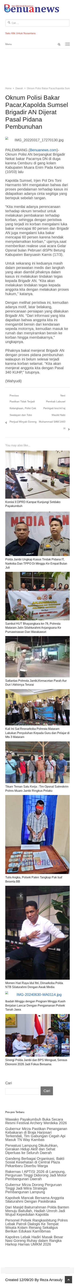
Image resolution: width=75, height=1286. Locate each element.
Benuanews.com (43, 150)
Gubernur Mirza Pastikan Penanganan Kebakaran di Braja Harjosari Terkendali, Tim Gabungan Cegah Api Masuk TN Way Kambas (36, 1134)
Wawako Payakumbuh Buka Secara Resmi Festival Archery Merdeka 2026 (36, 1121)
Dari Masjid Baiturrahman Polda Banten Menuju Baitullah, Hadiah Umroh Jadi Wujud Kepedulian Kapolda (37, 1210)
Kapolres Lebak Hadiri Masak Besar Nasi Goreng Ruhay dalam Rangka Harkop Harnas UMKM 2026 (34, 1240)
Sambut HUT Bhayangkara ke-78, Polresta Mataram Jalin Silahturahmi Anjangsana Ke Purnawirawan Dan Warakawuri (33, 627)
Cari (8, 1083)
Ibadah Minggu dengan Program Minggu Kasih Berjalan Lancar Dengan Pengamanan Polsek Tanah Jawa (35, 1005)
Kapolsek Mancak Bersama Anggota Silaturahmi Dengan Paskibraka (34, 1199)
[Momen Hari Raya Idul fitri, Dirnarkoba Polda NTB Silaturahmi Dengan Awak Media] (37, 932)
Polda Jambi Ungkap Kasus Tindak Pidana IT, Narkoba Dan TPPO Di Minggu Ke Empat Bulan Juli (36, 563)
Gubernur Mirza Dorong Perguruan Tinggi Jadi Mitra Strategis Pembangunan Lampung (33, 1188)
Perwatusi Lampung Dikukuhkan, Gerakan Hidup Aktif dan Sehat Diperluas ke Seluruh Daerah (31, 1149)
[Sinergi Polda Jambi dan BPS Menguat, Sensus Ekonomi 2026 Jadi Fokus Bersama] (37, 1035)
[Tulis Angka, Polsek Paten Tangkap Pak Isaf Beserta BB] (37, 834)
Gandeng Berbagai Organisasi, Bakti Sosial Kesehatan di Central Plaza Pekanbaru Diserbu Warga (34, 1162)
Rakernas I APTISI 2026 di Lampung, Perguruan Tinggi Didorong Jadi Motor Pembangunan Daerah (36, 1175)
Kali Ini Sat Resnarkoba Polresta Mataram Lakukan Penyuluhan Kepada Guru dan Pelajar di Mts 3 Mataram (37, 733)
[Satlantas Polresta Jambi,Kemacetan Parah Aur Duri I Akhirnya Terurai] (37, 656)
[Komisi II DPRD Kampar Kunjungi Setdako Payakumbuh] (37, 475)
